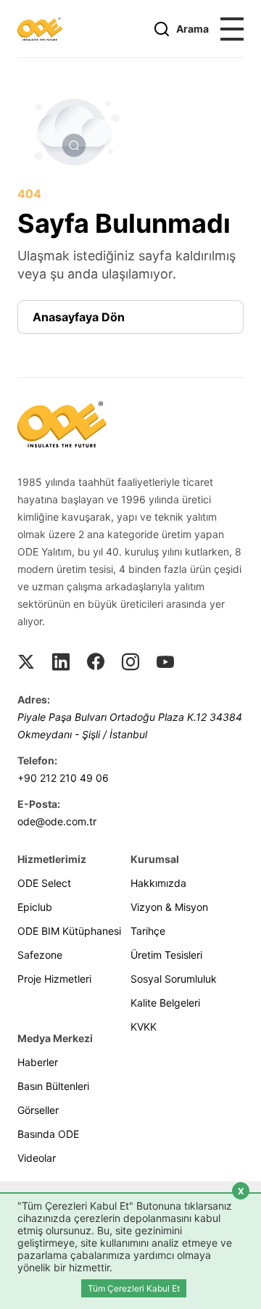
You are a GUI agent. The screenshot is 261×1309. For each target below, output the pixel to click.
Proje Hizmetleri (54, 979)
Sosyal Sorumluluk (173, 979)
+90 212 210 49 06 (63, 778)
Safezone (39, 955)
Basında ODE (48, 1134)
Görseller (38, 1110)
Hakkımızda (158, 883)
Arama (192, 28)
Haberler (37, 1062)
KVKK (143, 1026)
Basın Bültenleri (53, 1086)
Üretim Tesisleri (166, 955)
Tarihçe (147, 931)
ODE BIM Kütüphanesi (69, 931)
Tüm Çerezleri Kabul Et (134, 1288)
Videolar (36, 1158)
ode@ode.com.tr (56, 821)
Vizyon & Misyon (169, 907)
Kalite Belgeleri (165, 1002)
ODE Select (44, 883)
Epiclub (34, 907)
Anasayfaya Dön (79, 317)
